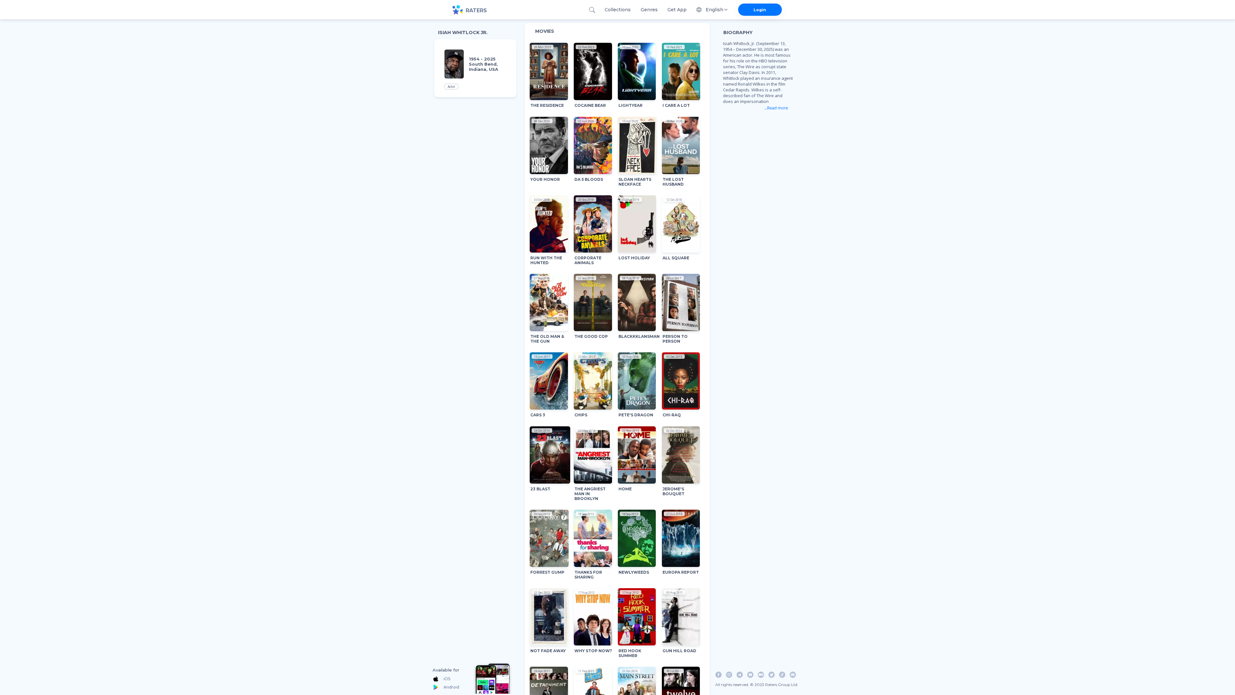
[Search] (592, 10)
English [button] (714, 10)
